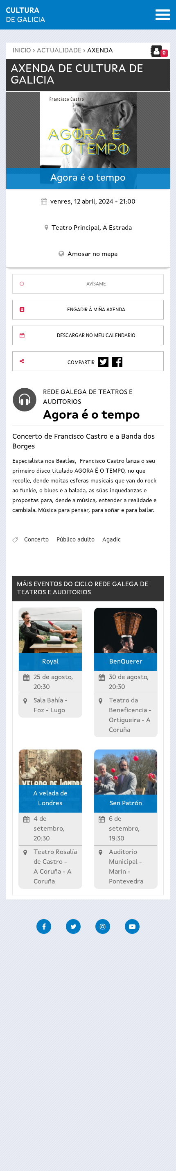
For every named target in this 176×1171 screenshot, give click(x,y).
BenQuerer (125, 662)
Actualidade (59, 51)
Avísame (96, 284)
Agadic (111, 540)
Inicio (22, 51)
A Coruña (47, 872)
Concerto (36, 540)
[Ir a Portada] (25, 17)
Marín (117, 872)
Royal (50, 662)
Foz (39, 710)
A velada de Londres (50, 798)
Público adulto (75, 540)
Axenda (100, 51)
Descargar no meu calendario (96, 335)
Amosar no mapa (92, 254)
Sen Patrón (126, 803)
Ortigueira (124, 720)
